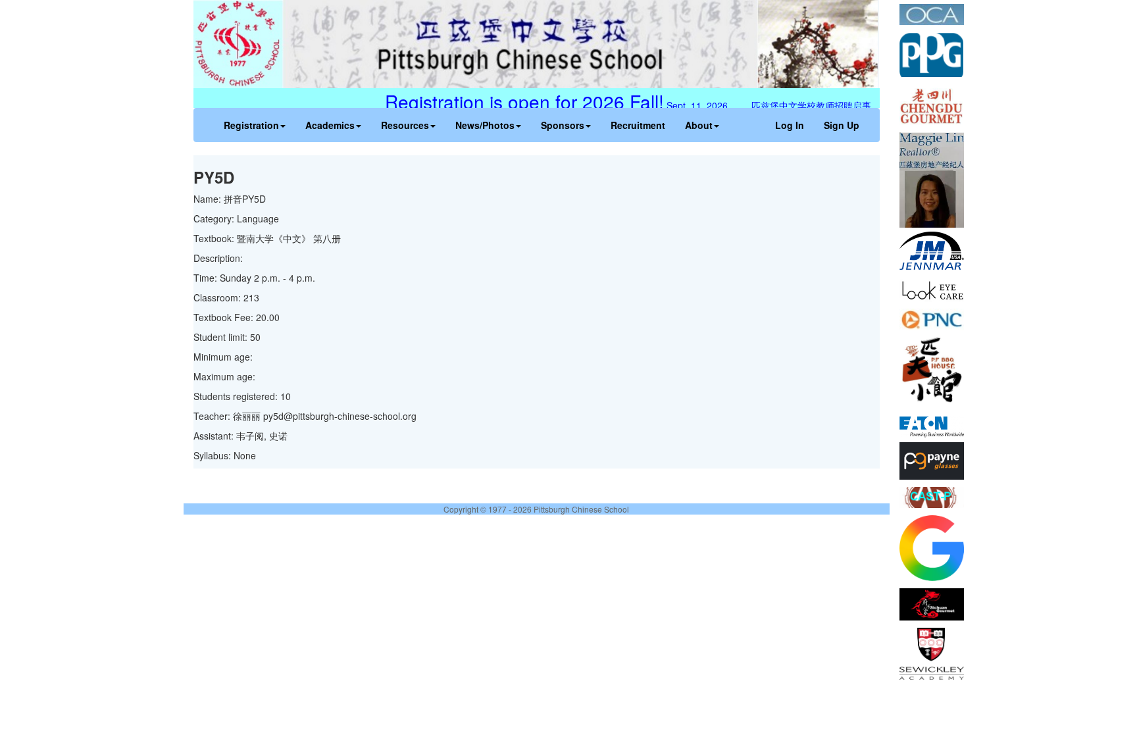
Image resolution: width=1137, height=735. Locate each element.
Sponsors (562, 125)
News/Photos (485, 125)
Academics (330, 125)
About (699, 125)
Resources (405, 125)
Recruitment (638, 125)
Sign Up (841, 125)
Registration (251, 125)
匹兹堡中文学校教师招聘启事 (820, 105)
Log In (789, 125)
